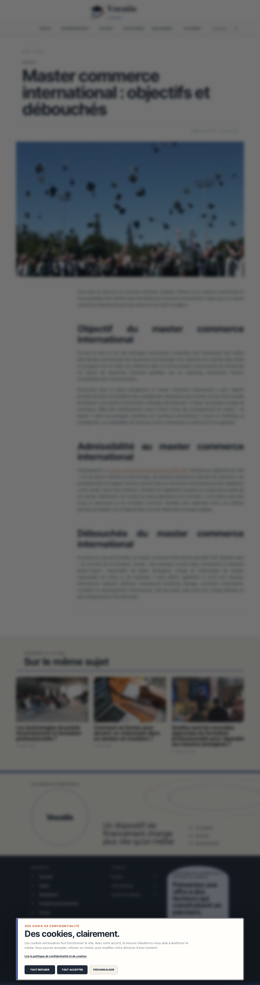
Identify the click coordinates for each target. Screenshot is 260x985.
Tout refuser (39, 969)
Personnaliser (103, 969)
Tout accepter (72, 969)
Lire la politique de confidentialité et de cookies (56, 956)
